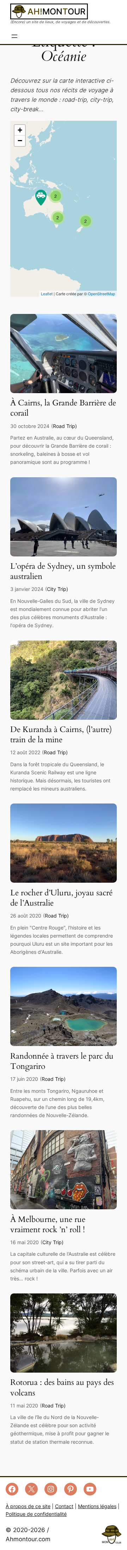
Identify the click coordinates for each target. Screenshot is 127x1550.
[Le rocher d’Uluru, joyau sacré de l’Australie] (63, 880)
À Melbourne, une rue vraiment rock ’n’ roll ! (47, 1225)
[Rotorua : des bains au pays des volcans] (63, 1370)
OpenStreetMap (101, 293)
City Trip (56, 589)
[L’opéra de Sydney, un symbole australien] (63, 554)
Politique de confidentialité (36, 1514)
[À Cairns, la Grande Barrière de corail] (63, 391)
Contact (64, 1506)
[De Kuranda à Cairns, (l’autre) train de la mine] (63, 717)
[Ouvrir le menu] (14, 36)
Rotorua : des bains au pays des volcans (62, 1388)
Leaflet (47, 293)
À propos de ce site (28, 1506)
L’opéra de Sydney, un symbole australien (63, 571)
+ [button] (20, 130)
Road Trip (64, 426)
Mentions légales (97, 1506)
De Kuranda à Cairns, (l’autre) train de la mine (61, 735)
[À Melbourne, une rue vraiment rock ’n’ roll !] (63, 1207)
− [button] (20, 140)
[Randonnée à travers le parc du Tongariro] (63, 1043)
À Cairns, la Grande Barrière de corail (63, 408)
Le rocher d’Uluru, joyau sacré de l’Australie (61, 898)
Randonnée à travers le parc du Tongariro (62, 1061)
